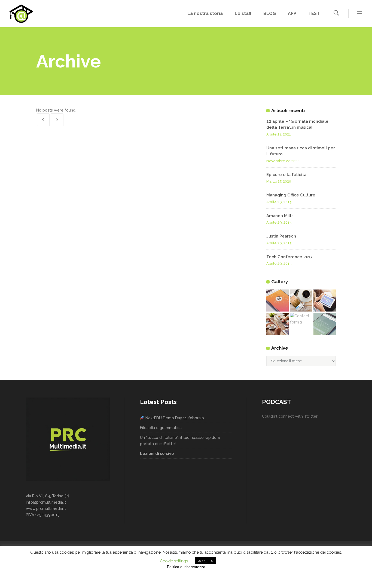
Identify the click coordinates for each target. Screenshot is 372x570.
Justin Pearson (281, 236)
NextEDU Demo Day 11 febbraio (174, 418)
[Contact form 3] (301, 319)
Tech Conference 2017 (289, 256)
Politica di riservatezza (186, 567)
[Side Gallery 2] (301, 300)
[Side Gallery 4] (277, 324)
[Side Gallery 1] (277, 300)
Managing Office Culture (290, 195)
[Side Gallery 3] (324, 300)
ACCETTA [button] (205, 561)
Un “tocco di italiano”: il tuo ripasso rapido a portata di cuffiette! (180, 440)
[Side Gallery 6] (324, 324)
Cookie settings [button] (174, 561)
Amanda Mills (280, 215)
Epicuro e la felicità (286, 174)
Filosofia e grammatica (161, 428)
